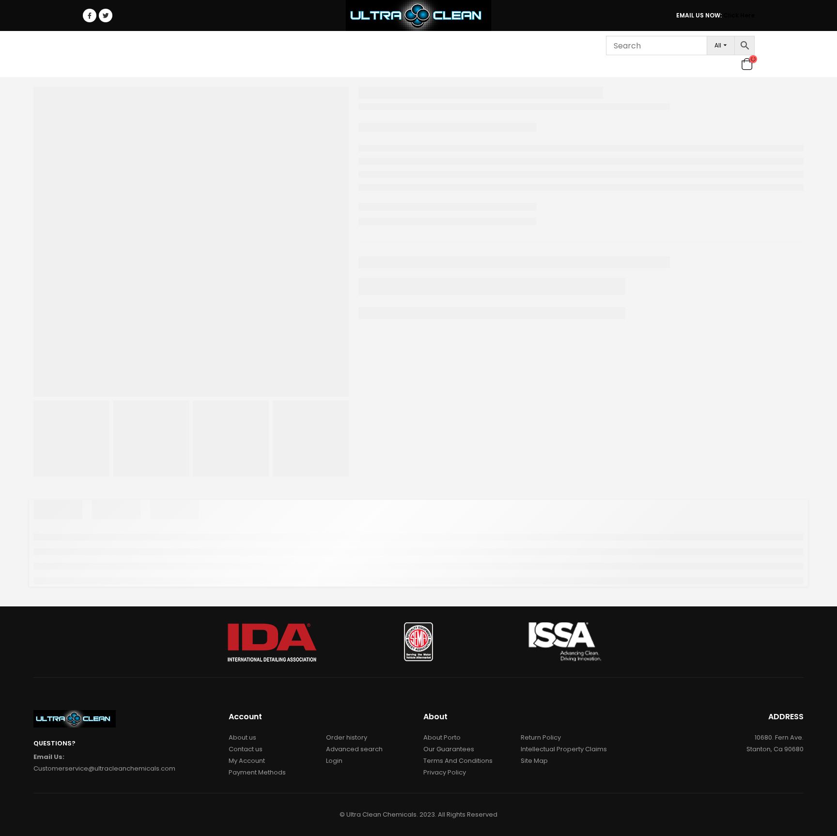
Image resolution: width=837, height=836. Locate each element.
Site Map (534, 760)
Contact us (246, 749)
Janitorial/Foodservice (221, 54)
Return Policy (541, 737)
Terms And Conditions (458, 760)
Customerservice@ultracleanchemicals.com (104, 768)
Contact (531, 54)
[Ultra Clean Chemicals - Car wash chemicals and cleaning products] (418, 15)
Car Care (139, 54)
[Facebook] (89, 15)
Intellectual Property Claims (564, 749)
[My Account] (731, 64)
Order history (346, 737)
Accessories (376, 54)
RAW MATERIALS (313, 54)
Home (98, 54)
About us (242, 737)
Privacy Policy (444, 772)
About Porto (442, 737)
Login (572, 54)
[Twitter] (105, 15)
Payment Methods (257, 772)
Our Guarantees (448, 749)
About (431, 54)
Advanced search (354, 749)
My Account (247, 760)
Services (478, 54)
